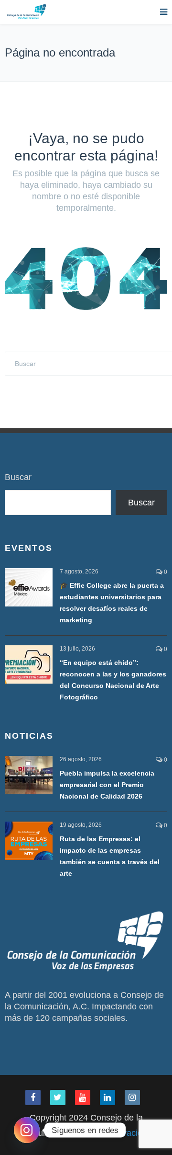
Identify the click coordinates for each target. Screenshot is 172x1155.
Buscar (18, 477)
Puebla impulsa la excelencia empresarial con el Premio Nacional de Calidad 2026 (107, 784)
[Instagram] (27, 1130)
